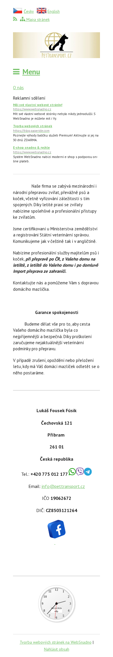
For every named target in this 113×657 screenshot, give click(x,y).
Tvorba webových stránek (32, 128)
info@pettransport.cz (63, 486)
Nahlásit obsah (56, 649)
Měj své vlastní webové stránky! (37, 107)
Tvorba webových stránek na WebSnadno (56, 642)
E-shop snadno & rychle (32, 150)
